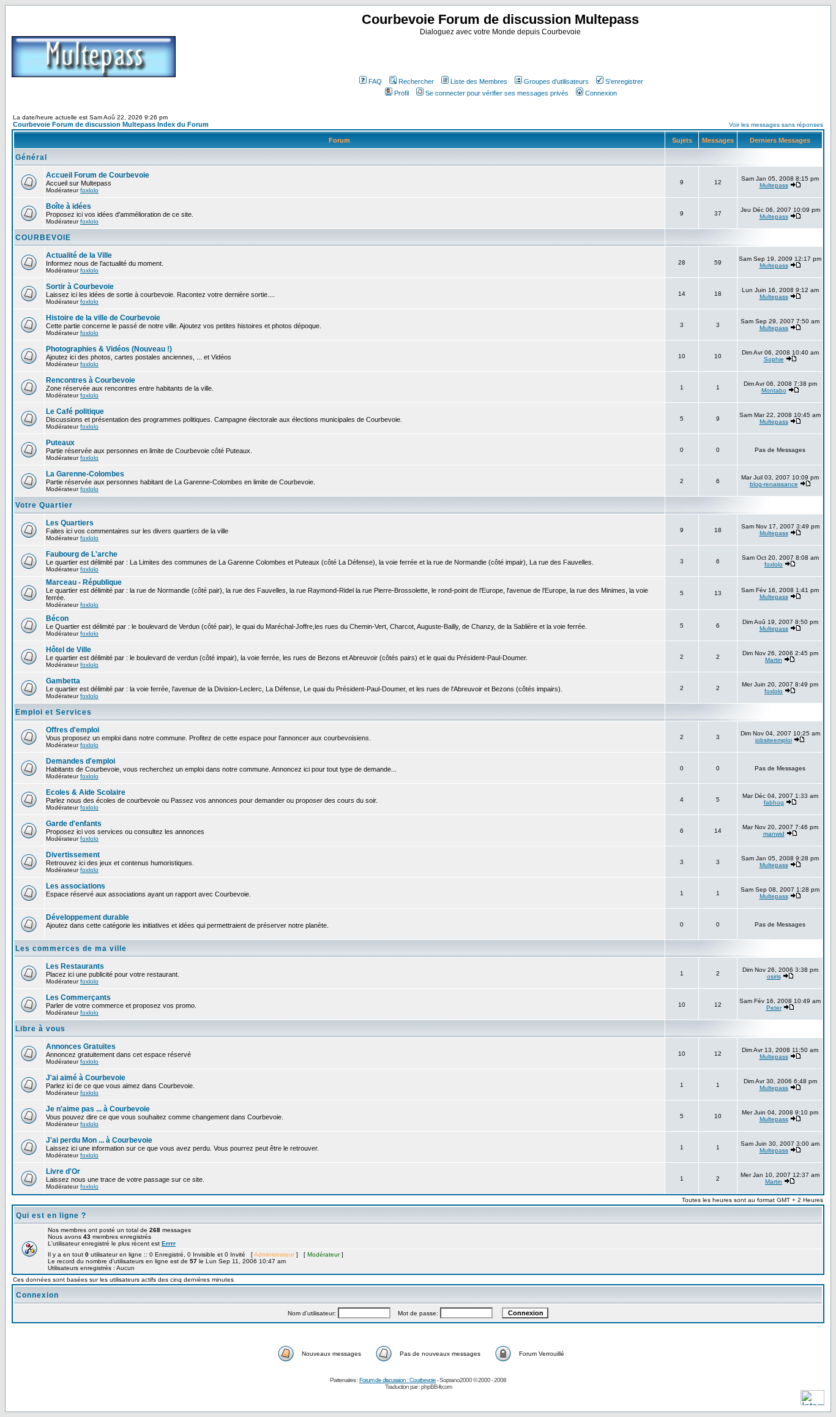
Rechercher (416, 81)
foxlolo (89, 190)
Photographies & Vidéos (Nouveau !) (109, 349)
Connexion (601, 93)
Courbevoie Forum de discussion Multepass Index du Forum (111, 124)
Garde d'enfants (74, 823)
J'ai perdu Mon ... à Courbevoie (99, 1140)
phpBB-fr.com (436, 1386)
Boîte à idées (68, 206)
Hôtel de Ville (68, 649)
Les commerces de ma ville (71, 948)
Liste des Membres (478, 81)
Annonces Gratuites (81, 1046)
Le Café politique (75, 411)
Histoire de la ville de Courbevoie (103, 318)
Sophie (774, 359)
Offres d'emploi (72, 730)
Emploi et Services (53, 712)
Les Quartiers (70, 523)
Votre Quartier (44, 505)
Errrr (169, 1243)
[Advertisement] (502, 54)
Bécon (57, 618)
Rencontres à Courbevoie (90, 380)
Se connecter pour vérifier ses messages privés (497, 93)
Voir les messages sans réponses (776, 124)
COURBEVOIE (43, 237)
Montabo (773, 390)
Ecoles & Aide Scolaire (85, 792)
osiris (774, 976)
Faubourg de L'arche (82, 554)
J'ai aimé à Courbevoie (85, 1077)
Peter (774, 1007)
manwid (774, 833)
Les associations (75, 886)
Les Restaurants (75, 966)
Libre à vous (40, 1028)
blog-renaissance (774, 484)
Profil (401, 93)
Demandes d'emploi (80, 761)
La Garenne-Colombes (85, 474)
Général (31, 157)
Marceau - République (84, 582)
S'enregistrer (624, 81)
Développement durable (87, 917)
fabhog (774, 802)
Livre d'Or (63, 1171)
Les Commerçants (78, 997)
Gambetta (63, 681)
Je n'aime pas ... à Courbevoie (98, 1109)
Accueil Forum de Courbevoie (97, 175)
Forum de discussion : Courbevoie (397, 1380)
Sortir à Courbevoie (80, 286)
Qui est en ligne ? (51, 1215)
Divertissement (73, 855)
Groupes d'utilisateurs (556, 81)
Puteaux (60, 442)
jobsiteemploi (773, 740)
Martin (773, 659)
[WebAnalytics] (812, 1402)
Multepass (773, 185)
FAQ (375, 81)
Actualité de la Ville (79, 255)
